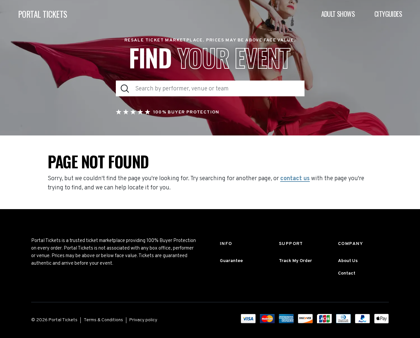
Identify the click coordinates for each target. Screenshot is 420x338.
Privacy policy (143, 320)
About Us (348, 261)
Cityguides (388, 14)
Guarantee (231, 261)
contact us (295, 179)
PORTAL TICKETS (42, 14)
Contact (346, 273)
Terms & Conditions (103, 320)
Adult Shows (338, 14)
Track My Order (295, 261)
